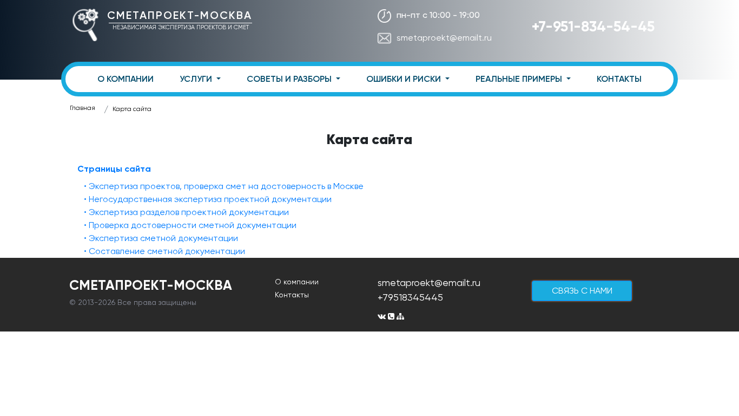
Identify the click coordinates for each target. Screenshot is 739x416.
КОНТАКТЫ (619, 79)
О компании (297, 281)
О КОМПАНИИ (125, 79)
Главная (82, 108)
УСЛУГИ (197, 79)
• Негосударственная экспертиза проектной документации (208, 199)
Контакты (292, 294)
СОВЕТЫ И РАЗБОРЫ (290, 79)
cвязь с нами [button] (582, 290)
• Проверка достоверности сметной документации (190, 225)
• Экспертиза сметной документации (161, 238)
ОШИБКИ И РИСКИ (404, 79)
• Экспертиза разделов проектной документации (186, 212)
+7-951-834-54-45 (593, 26)
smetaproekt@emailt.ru (444, 37)
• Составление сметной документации (164, 251)
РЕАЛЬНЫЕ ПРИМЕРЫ (520, 79)
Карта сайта (132, 109)
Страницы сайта (114, 169)
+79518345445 (410, 297)
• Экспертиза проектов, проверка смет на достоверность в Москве (224, 186)
